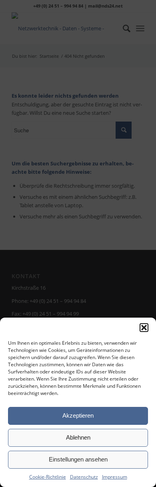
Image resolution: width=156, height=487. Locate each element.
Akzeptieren (78, 415)
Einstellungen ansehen (78, 459)
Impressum (114, 476)
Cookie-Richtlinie (47, 476)
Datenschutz (84, 476)
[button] (144, 328)
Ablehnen (78, 437)
